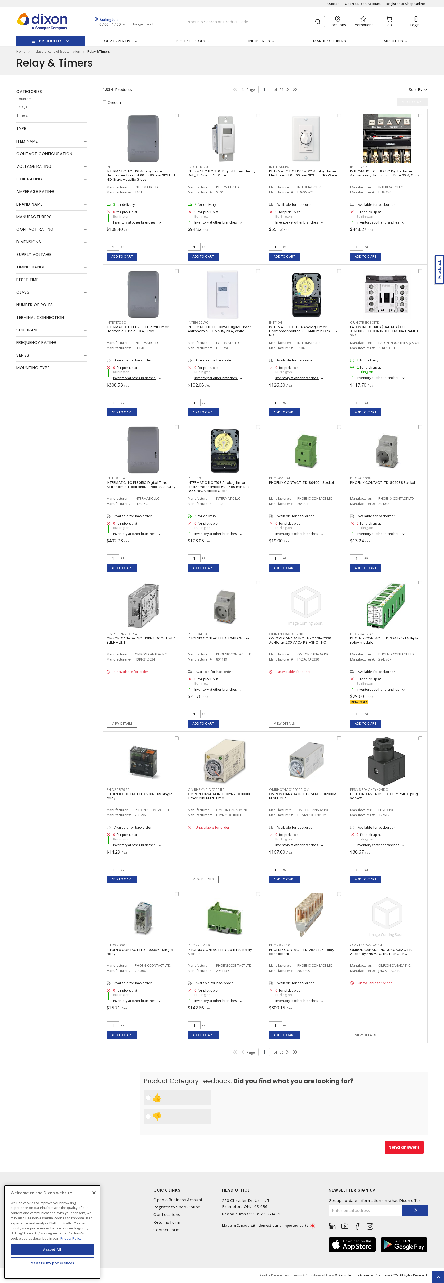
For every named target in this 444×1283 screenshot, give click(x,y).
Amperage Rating (35, 191)
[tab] (51, 92)
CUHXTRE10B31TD (365, 322)
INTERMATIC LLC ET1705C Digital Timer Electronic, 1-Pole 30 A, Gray (138, 329)
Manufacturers (329, 41)
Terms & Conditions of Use (312, 1275)
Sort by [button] (415, 89)
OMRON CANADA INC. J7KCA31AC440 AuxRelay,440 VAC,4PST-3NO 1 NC (381, 951)
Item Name (27, 141)
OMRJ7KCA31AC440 (367, 945)
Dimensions (28, 242)
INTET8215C (360, 167)
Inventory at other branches (134, 222)
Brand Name (29, 204)
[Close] (94, 1192)
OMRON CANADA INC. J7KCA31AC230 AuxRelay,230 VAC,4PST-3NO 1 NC (300, 640)
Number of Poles (34, 305)
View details (122, 723)
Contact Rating (35, 229)
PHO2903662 (118, 945)
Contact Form (166, 1229)
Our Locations (166, 1214)
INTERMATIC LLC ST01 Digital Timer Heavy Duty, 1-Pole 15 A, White (221, 173)
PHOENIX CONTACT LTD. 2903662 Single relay (140, 951)
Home (21, 51)
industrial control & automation (56, 51)
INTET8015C (117, 478)
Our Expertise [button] (118, 41)
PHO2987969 (118, 789)
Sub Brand (28, 330)
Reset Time (27, 279)
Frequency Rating (36, 342)
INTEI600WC (198, 322)
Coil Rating (29, 179)
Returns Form (166, 1222)
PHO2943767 (361, 634)
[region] (52, 1232)
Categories (29, 91)
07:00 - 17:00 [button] (110, 24)
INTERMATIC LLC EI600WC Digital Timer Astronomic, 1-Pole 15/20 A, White (219, 329)
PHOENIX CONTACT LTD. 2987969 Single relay (140, 796)
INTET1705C (116, 322)
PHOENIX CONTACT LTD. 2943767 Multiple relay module (384, 640)
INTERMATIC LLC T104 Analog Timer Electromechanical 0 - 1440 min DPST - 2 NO (303, 331)
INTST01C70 (198, 167)
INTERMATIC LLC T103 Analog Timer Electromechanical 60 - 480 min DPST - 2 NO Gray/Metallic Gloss (222, 486)
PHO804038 (361, 478)
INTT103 (194, 478)
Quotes (333, 3)
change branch (143, 24)
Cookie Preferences (274, 1275)
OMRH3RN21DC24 (122, 634)
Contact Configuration (44, 153)
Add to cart (122, 256)
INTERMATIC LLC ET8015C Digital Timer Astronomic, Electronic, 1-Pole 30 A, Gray (141, 484)
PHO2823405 (281, 945)
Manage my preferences (52, 1263)
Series (22, 355)
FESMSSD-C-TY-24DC (369, 789)
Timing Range (30, 267)
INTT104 (275, 322)
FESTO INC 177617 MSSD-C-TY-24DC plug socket (384, 796)
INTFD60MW (279, 167)
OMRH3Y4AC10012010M (289, 789)
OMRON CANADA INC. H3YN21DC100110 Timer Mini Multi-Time (219, 796)
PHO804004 (279, 478)
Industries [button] (259, 41)
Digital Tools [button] (190, 41)
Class (23, 292)
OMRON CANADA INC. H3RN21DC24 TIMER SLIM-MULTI (141, 640)
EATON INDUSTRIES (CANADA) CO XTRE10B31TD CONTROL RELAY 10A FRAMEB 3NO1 (384, 331)
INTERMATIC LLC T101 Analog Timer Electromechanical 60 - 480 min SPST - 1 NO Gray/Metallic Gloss (141, 175)
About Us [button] (393, 41)
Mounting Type (33, 367)
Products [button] (51, 41)
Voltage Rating (34, 166)
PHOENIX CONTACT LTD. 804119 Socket (219, 638)
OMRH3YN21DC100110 (206, 789)
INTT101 (113, 167)
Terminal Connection (40, 317)
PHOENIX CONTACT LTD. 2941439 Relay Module (220, 951)
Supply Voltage (33, 254)
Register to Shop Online (405, 3)
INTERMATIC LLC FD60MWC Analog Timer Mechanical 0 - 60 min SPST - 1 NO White (303, 173)
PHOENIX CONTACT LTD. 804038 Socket (382, 482)
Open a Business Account (177, 1199)
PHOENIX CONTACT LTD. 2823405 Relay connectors (301, 951)
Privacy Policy (70, 1238)
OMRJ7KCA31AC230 (286, 634)
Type (21, 128)
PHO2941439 (199, 945)
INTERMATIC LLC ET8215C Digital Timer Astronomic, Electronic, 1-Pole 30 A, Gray (384, 173)
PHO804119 (197, 634)
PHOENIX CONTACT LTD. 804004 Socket (301, 482)
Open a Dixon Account (363, 3)
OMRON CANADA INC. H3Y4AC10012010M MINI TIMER (302, 796)
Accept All (52, 1249)
